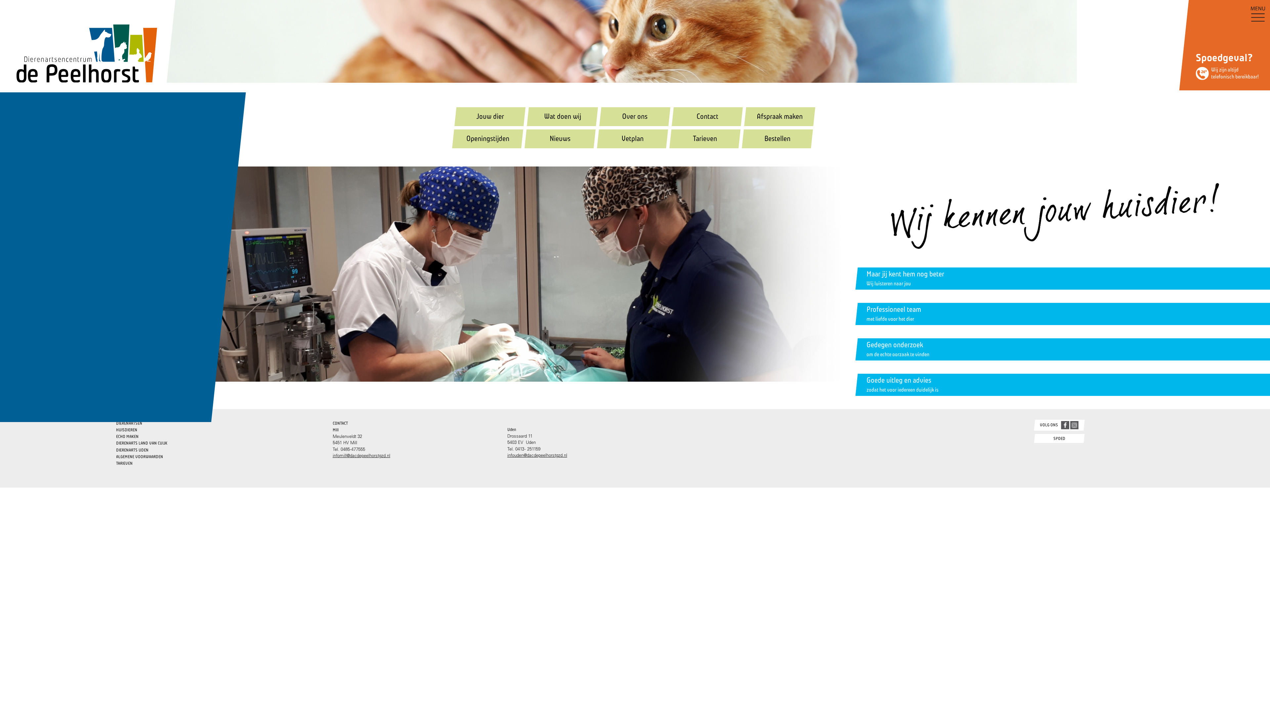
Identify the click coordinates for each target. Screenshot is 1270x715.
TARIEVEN (124, 463)
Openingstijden (487, 138)
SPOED (1059, 438)
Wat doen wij (562, 116)
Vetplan (632, 138)
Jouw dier (490, 116)
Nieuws (560, 138)
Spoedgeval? (1224, 57)
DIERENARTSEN (129, 423)
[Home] (78, 43)
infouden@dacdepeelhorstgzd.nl (537, 455)
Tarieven (705, 138)
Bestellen (777, 138)
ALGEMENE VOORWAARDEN (139, 456)
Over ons (635, 116)
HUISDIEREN (126, 429)
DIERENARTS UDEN (132, 450)
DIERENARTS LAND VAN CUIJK (141, 443)
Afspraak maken (780, 116)
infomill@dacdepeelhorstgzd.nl (361, 455)
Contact (707, 116)
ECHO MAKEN (127, 436)
